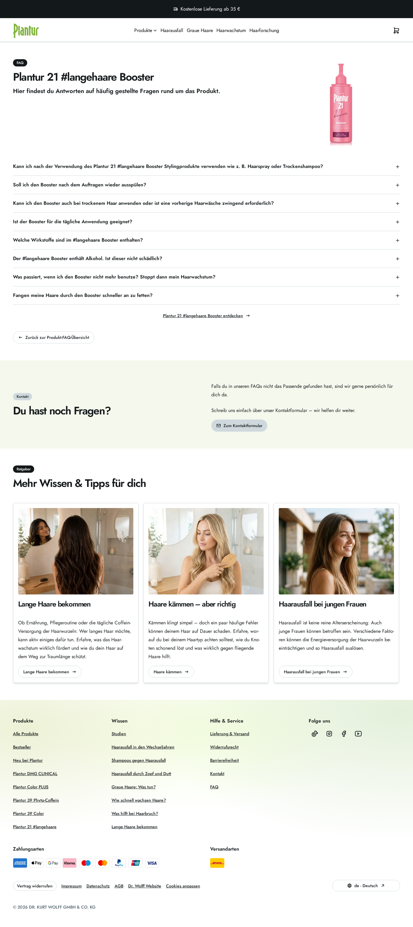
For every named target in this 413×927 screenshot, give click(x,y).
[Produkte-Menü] (155, 30)
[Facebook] (344, 734)
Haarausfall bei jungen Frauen (312, 672)
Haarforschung (264, 30)
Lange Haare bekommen (46, 672)
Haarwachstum (231, 30)
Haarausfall (172, 30)
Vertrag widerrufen (35, 886)
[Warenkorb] (396, 30)
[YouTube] (358, 734)
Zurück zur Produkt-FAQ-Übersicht (57, 337)
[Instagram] (329, 734)
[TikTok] (315, 734)
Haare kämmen (168, 672)
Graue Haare (200, 30)
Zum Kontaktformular (242, 426)
